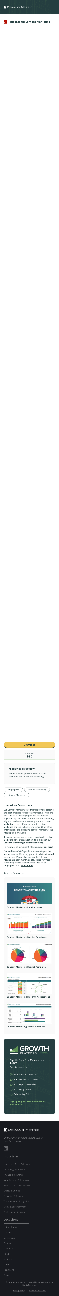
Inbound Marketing (16, 795)
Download (29, 744)
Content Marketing (37, 789)
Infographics (13, 789)
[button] (50, 7)
